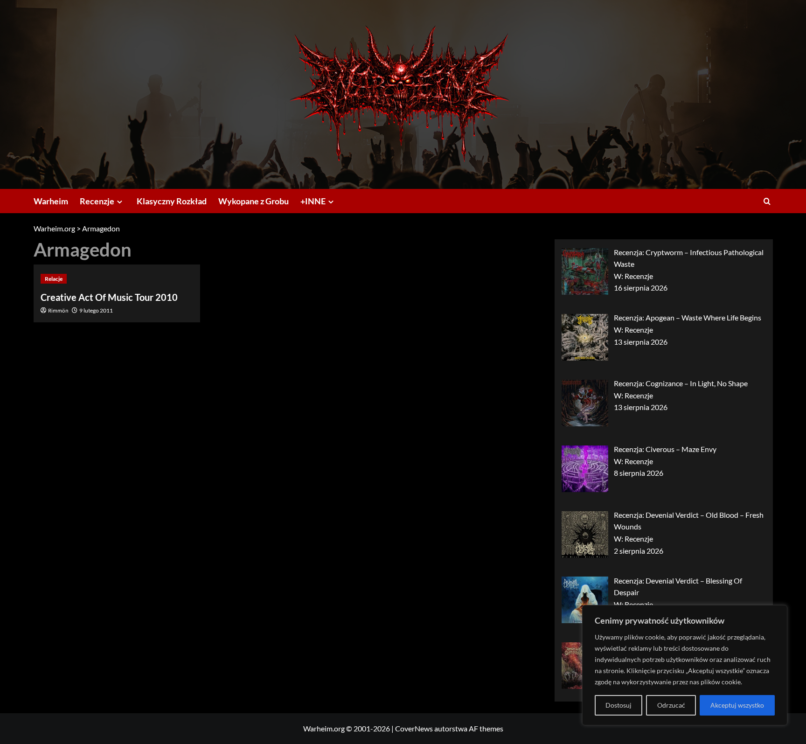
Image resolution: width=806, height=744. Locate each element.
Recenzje (97, 201)
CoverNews (414, 728)
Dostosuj (618, 705)
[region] (684, 665)
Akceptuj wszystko (737, 705)
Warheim (51, 201)
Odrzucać (671, 705)
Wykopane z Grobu (253, 201)
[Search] (767, 201)
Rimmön (58, 311)
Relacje (54, 278)
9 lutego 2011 (96, 310)
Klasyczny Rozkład (172, 201)
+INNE (313, 201)
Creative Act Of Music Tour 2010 (109, 297)
